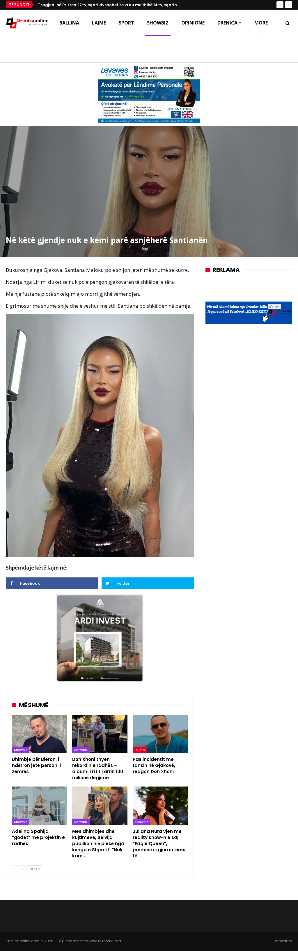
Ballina (69, 23)
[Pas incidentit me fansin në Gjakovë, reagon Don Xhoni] (160, 734)
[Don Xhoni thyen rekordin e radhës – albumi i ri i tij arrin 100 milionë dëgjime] (99, 734)
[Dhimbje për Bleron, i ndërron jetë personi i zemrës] (39, 734)
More (261, 23)
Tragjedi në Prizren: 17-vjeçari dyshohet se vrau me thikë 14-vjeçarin (107, 5)
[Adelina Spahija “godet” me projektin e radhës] (39, 806)
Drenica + (229, 23)
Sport (126, 23)
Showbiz (157, 23)
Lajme (99, 23)
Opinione (193, 23)
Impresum (283, 940)
